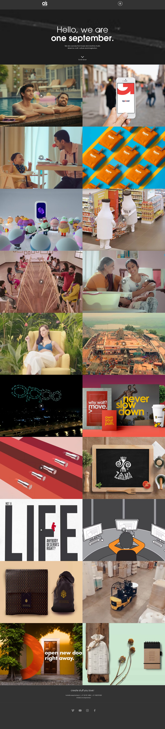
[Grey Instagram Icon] (87, 710)
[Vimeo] (73, 710)
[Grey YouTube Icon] (80, 710)
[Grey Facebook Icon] (94, 710)
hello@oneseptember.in (73, 695)
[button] (120, 3)
